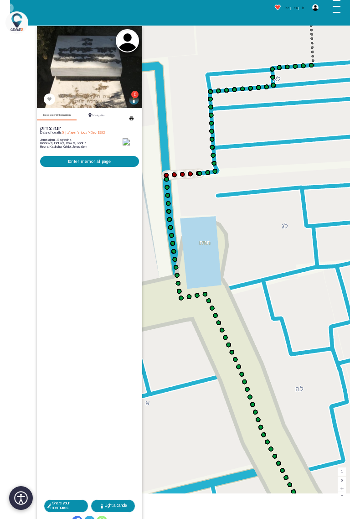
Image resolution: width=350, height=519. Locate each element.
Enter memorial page (89, 161)
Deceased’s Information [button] (57, 115)
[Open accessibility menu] (21, 498)
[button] (339, 8)
